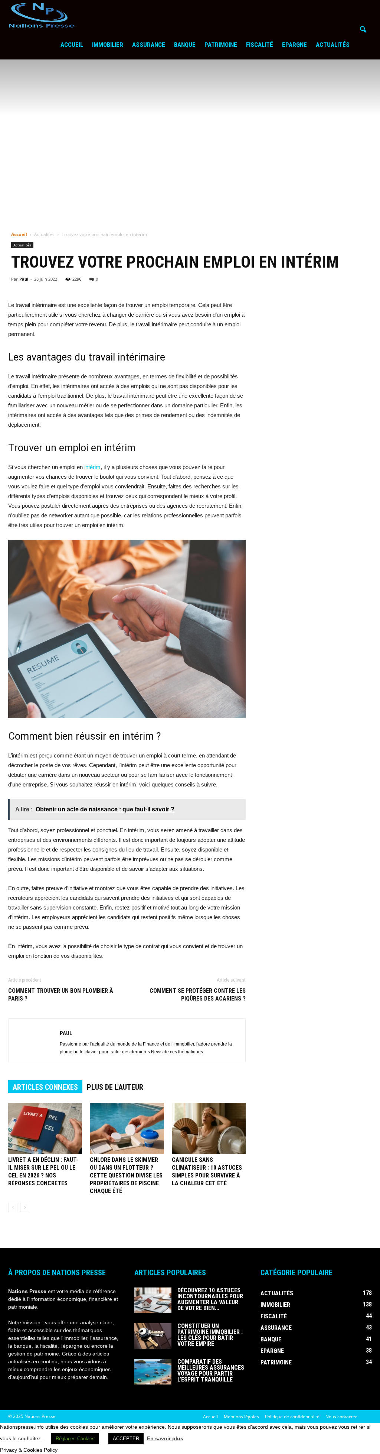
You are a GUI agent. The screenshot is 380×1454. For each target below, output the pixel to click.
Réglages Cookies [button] (75, 1438)
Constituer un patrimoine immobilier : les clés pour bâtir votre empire (210, 1334)
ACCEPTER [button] (126, 1438)
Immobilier (107, 44)
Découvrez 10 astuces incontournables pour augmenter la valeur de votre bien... (210, 1299)
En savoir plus (165, 1438)
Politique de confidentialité (292, 1416)
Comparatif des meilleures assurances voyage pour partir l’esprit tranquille (210, 1370)
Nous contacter (341, 1416)
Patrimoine (220, 44)
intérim (92, 467)
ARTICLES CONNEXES (45, 1087)
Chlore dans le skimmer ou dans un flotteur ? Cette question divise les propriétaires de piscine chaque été (126, 1175)
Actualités (333, 44)
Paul (23, 279)
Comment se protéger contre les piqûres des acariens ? (198, 994)
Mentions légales (241, 1416)
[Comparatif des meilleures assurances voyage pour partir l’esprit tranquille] (152, 1371)
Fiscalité (259, 44)
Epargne (294, 44)
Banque (185, 44)
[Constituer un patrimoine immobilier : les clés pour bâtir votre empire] (152, 1336)
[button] (363, 30)
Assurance (148, 44)
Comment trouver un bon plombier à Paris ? (60, 994)
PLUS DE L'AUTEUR (115, 1087)
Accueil (71, 44)
